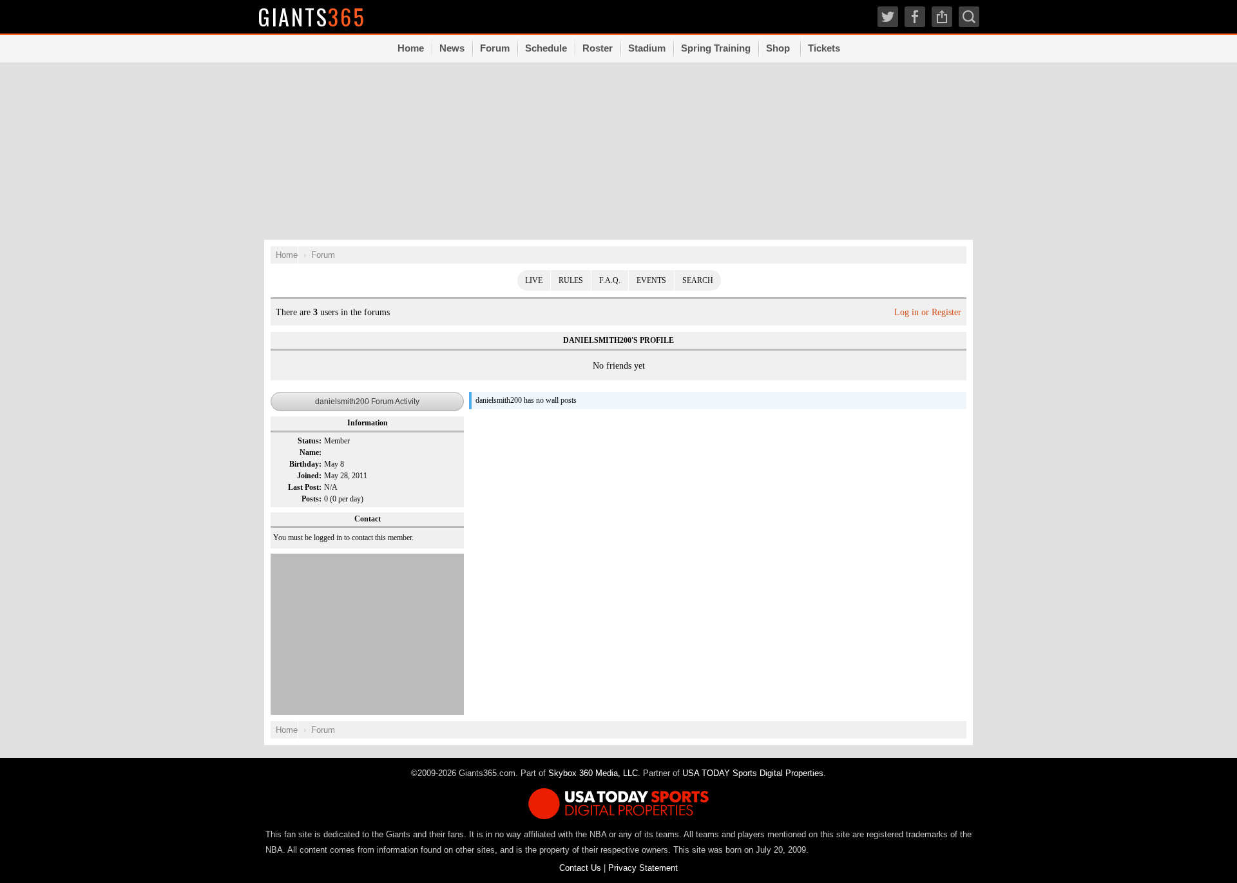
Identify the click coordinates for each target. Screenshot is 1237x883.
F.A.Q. (609, 280)
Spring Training (716, 48)
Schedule (546, 48)
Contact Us (580, 868)
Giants (312, 16)
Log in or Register (927, 312)
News (452, 48)
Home (411, 48)
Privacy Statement (643, 868)
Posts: (311, 498)
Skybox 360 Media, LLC (593, 773)
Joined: (309, 475)
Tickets (824, 48)
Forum (495, 48)
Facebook (915, 16)
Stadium (647, 48)
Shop (778, 48)
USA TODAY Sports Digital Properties (752, 773)
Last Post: (304, 487)
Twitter (887, 16)
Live (533, 280)
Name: (310, 452)
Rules (571, 280)
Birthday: (305, 464)
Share (942, 16)
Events (651, 280)
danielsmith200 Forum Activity (367, 401)
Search (697, 280)
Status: (309, 440)
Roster (597, 48)
